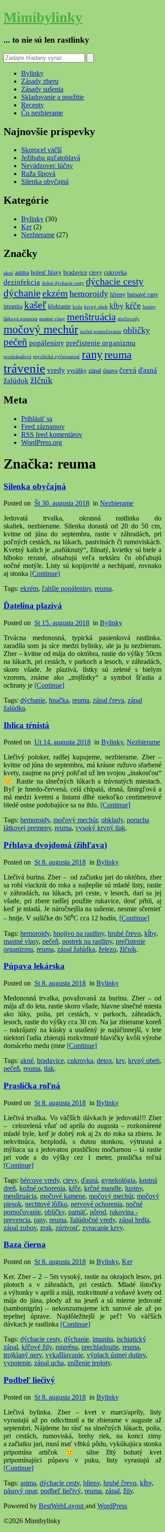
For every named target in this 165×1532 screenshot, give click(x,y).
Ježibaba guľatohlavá (50, 157)
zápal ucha (49, 1363)
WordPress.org (41, 442)
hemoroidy (89, 293)
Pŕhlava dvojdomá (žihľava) (55, 845)
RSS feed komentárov (51, 434)
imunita (13, 306)
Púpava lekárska (34, 966)
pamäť (77, 1212)
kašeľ (35, 305)
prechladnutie (100, 1347)
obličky (136, 330)
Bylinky (32, 73)
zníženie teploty (88, 1363)
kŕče (133, 305)
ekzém (55, 293)
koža (77, 306)
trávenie (24, 368)
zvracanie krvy (102, 1227)
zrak (46, 1227)
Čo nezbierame (42, 113)
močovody (128, 318)
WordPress (112, 1506)
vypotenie (17, 1363)
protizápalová (17, 356)
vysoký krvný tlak (100, 828)
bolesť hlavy (46, 272)
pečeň (15, 342)
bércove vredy (39, 1180)
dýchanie (22, 293)
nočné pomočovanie (100, 331)
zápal (94, 370)
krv (120, 1060)
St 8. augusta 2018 (60, 862)
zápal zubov (20, 1227)
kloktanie (59, 306)
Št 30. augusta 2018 (61, 503)
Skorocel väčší (41, 150)
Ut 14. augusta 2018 (62, 742)
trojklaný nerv (23, 1355)
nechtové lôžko (46, 1204)
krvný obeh (96, 306)
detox (104, 1060)
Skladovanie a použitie (52, 97)
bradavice (75, 272)
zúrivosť (67, 1227)
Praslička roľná (32, 1085)
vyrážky (77, 370)
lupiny (149, 306)
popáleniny (46, 343)
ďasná (147, 370)
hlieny (117, 294)
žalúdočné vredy (92, 1220)
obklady (112, 820)
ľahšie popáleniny (66, 588)
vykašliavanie (64, 1355)
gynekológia (118, 1180)
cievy (95, 272)
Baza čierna (25, 1244)
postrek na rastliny (87, 941)
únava (110, 370)
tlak (49, 1068)
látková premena (20, 318)
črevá (127, 370)
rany (92, 354)
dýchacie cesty (114, 281)
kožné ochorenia (42, 1188)
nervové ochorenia (96, 1204)
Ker (26, 227)
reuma (118, 354)
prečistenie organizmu (101, 343)
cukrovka (115, 272)
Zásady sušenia (42, 89)
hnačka (59, 700)
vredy (56, 370)
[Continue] (45, 573)
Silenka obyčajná (45, 181)
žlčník (41, 380)
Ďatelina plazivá (33, 605)
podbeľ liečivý (60, 1491)
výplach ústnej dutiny (116, 1355)
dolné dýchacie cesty (63, 283)
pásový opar (20, 1491)
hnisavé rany (142, 294)
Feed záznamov (43, 426)
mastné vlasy (52, 318)
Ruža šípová (38, 173)
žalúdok (16, 381)
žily (128, 1491)
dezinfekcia (22, 282)
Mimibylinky (43, 17)
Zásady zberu (40, 81)
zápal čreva (108, 700)
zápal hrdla (134, 1220)
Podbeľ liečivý (29, 1380)
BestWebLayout (62, 1506)
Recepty (32, 105)
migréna (66, 1347)
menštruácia (91, 317)
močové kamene (62, 1196)
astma (22, 272)
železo (107, 949)
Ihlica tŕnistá (26, 725)
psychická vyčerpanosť (56, 356)
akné (8, 273)
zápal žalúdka (76, 949)
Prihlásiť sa (36, 418)
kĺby (117, 306)
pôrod (98, 1212)
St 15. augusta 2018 (61, 623)
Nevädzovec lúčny (47, 165)
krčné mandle (102, 1188)
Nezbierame (38, 234)
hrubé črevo (124, 933)
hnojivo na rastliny (78, 933)
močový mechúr (41, 329)
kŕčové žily (37, 1347)
